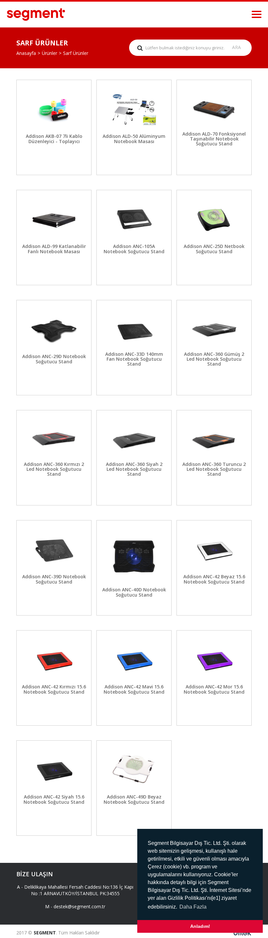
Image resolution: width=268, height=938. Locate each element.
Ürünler (49, 53)
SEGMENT (45, 933)
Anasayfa (26, 53)
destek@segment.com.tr (79, 906)
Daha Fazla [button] (193, 907)
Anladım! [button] (200, 926)
